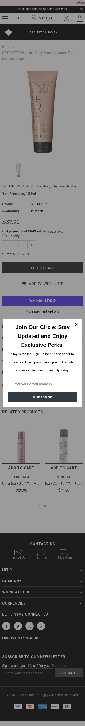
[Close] (76, 324)
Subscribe (42, 397)
